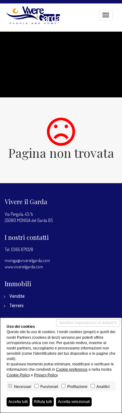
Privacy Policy (46, 375)
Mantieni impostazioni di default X (88, 323)
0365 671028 (22, 249)
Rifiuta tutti (43, 402)
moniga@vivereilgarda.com (27, 260)
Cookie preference (72, 369)
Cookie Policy (18, 375)
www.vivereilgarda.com (24, 266)
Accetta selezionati (74, 402)
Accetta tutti (18, 402)
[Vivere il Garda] (33, 14)
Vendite (17, 296)
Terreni (16, 305)
